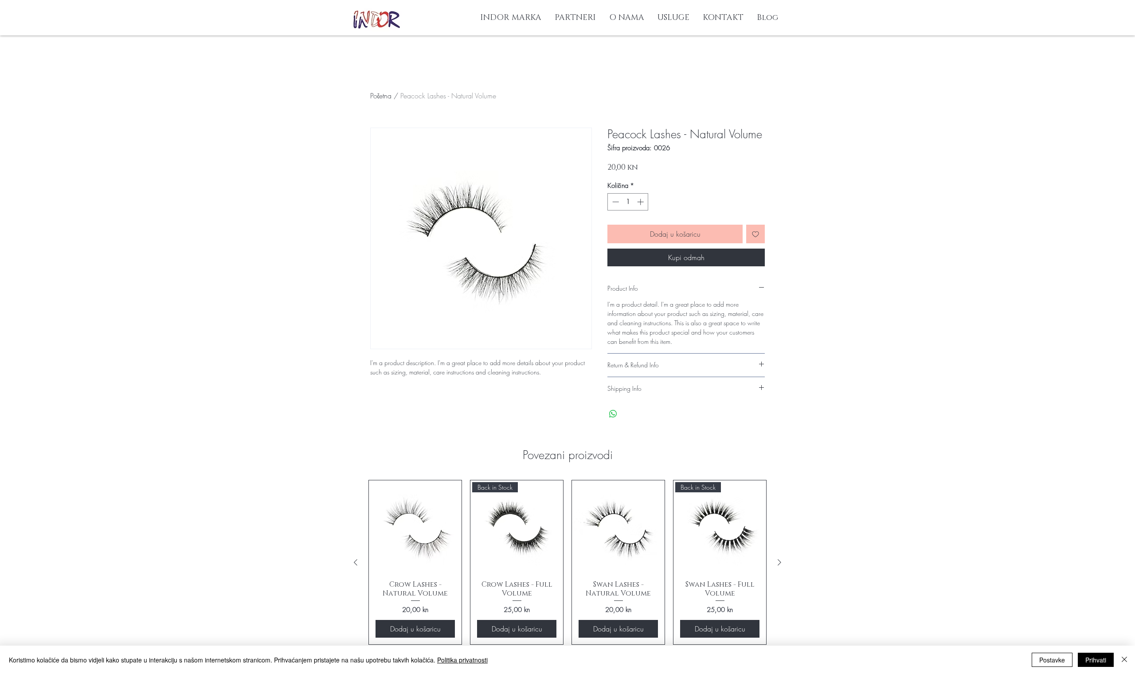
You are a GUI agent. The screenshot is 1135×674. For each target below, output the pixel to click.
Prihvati (1095, 659)
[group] (567, 562)
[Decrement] (615, 202)
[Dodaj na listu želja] (755, 234)
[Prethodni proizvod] (355, 562)
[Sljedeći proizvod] (779, 562)
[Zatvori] (1124, 660)
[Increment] (641, 202)
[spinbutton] (628, 202)
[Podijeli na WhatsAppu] (613, 414)
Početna (380, 96)
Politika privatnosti (462, 659)
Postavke (1052, 659)
